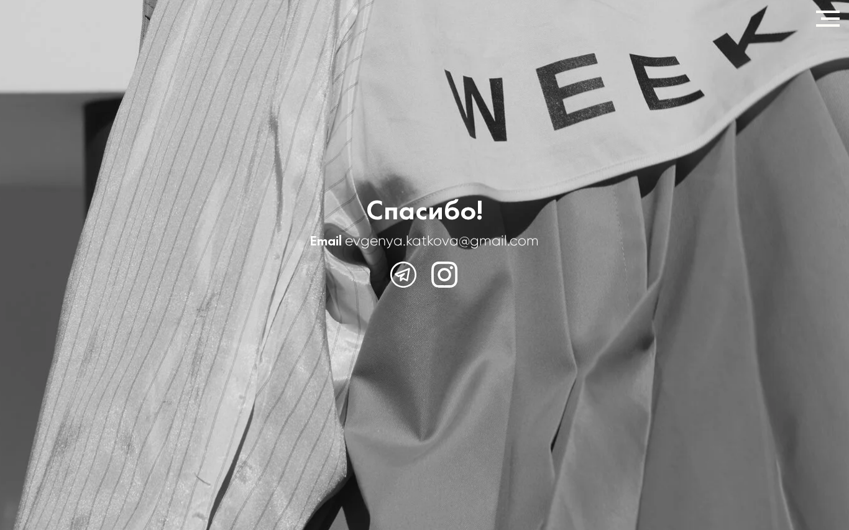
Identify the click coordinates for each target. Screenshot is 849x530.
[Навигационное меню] (828, 19)
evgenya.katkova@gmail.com (442, 240)
